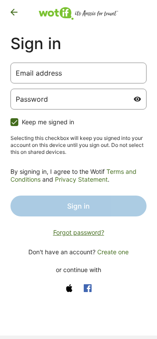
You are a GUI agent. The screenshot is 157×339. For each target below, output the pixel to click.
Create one (113, 252)
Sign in (78, 206)
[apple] (69, 288)
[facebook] (88, 288)
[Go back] (13, 12)
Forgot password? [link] (78, 232)
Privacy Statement (81, 179)
